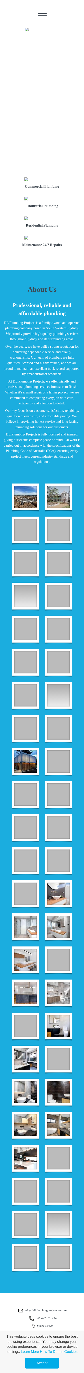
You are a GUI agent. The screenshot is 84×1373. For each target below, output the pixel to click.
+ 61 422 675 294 (46, 1318)
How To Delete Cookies (59, 1352)
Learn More (30, 1352)
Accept (42, 1363)
